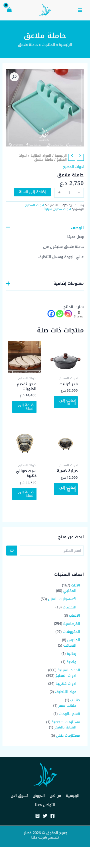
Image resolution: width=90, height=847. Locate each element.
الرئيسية (61, 155)
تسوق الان (19, 795)
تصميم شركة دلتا (45, 837)
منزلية (48, 209)
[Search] (11, 551)
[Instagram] (68, 313)
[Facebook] (51, 313)
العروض (39, 795)
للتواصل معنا (45, 804)
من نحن (55, 795)
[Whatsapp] (60, 313)
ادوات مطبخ (62, 209)
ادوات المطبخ (73, 166)
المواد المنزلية (40, 155)
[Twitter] (45, 816)
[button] (14, 76)
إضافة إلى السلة (32, 191)
